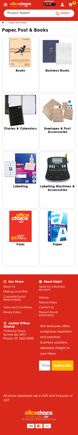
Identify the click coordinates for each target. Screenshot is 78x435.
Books (20, 70)
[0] (71, 5)
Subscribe (62, 365)
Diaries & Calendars (20, 128)
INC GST (48, 4)
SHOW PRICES (49, 1)
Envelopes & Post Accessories (57, 130)
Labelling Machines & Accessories (57, 188)
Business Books (57, 70)
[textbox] (28, 13)
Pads (20, 244)
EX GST (44, 4)
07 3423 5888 (24, 338)
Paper (57, 244)
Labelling (20, 186)
